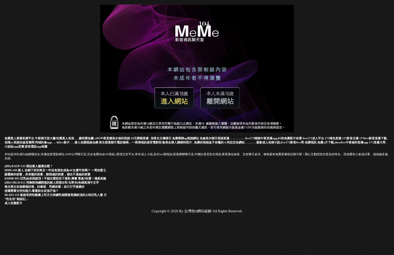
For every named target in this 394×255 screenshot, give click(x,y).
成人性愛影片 (13, 203)
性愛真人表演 (65, 138)
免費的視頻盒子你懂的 (209, 142)
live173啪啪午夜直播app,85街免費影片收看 (273, 138)
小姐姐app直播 (14, 146)
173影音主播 (350, 138)
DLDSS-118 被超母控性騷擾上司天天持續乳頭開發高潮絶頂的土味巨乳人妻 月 (56, 195)
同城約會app (43, 142)
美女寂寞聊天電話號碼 (114, 142)
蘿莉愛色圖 (86, 138)
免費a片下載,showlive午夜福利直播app (342, 142)
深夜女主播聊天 (161, 138)
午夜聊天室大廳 (45, 138)
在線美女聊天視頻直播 (214, 138)
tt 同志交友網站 (234, 142)
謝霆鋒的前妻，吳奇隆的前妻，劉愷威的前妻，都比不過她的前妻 (48, 174)
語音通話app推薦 (36, 146)
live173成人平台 (313, 138)
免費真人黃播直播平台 (19, 138)
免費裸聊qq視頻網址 (185, 138)
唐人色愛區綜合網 (86, 142)
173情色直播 (333, 138)
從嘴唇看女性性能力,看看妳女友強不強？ (32, 190)
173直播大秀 (377, 142)
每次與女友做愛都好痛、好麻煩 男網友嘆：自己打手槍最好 (45, 186)
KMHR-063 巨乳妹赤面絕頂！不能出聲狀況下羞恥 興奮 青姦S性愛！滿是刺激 (55, 178)
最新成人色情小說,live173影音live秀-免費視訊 (286, 142)
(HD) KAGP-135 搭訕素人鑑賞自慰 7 (28, 166)
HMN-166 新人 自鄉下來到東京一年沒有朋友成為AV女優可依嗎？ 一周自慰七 (55, 170)
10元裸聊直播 (140, 138)
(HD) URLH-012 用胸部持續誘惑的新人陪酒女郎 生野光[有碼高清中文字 (52, 182)
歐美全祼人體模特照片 (177, 142)
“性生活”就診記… (17, 199)
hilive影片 (63, 142)
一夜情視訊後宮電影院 (147, 142)
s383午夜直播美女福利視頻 (112, 138)
